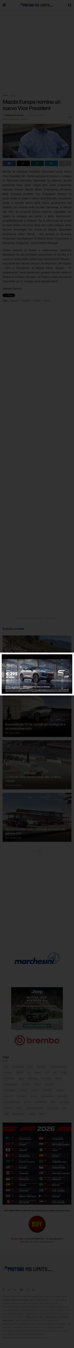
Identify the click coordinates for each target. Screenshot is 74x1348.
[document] (37, 674)
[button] (69, 657)
